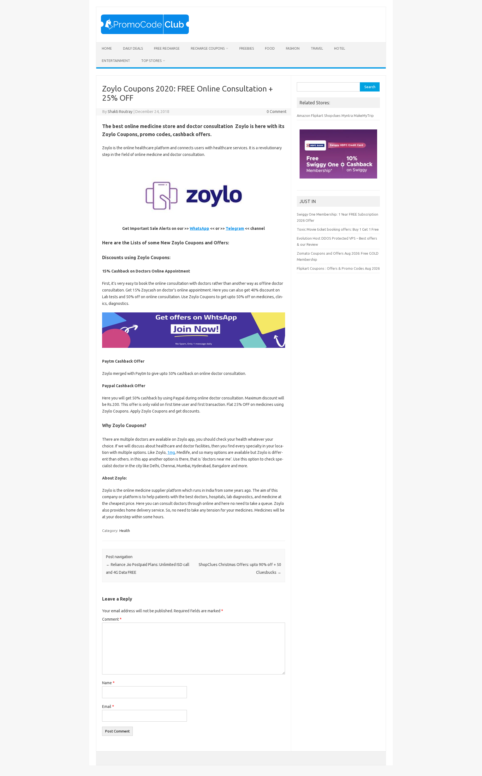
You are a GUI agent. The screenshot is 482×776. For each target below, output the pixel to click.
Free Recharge (167, 48)
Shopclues (332, 115)
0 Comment (276, 111)
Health (124, 530)
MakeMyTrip (364, 115)
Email (108, 706)
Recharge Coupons (208, 48)
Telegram (235, 228)
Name (108, 683)
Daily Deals (133, 48)
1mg (171, 452)
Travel (317, 48)
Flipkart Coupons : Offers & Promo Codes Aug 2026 (338, 268)
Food (270, 48)
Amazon (303, 115)
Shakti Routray (120, 111)
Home (107, 48)
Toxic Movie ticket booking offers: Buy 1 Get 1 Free (338, 229)
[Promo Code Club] (145, 32)
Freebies (246, 48)
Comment (112, 619)
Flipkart (317, 115)
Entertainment (116, 60)
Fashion (293, 48)
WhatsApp (199, 228)
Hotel (339, 48)
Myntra (347, 115)
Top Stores (151, 60)
